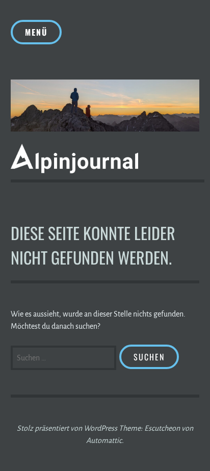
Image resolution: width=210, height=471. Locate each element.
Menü (36, 32)
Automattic (104, 440)
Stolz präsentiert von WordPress (67, 428)
